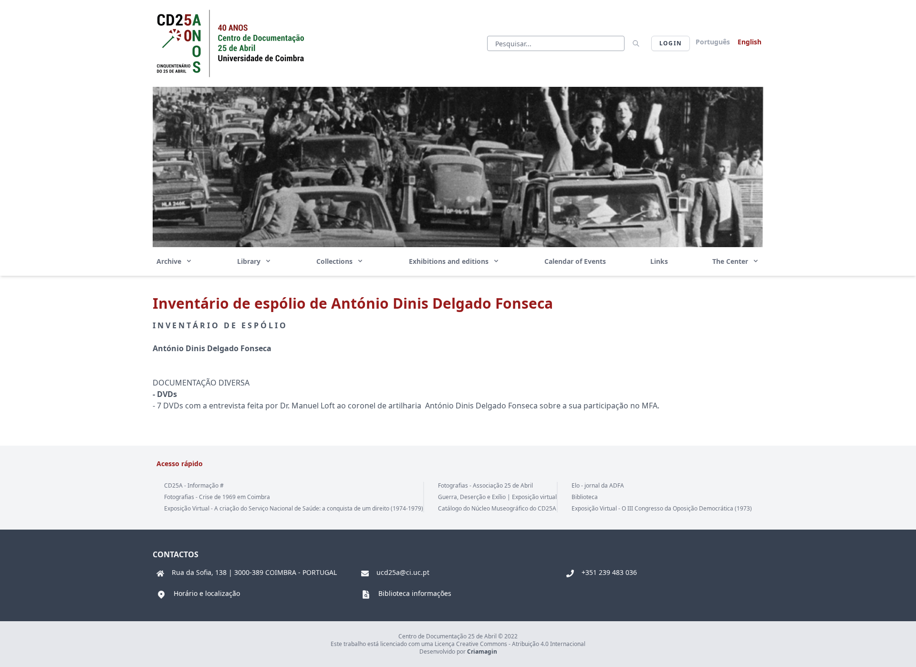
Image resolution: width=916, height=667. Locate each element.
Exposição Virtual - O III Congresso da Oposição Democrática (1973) (662, 508)
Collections (335, 261)
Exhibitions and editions (449, 261)
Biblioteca (585, 497)
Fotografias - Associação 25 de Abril (485, 485)
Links (659, 261)
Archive (169, 261)
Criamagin (482, 651)
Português (713, 41)
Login (670, 43)
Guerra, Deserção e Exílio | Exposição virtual (497, 497)
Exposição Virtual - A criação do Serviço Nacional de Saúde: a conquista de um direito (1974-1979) (293, 508)
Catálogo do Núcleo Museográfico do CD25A (497, 508)
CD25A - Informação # (194, 485)
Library (249, 261)
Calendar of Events (575, 261)
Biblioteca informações (414, 593)
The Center (731, 261)
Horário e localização (207, 593)
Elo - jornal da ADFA (598, 485)
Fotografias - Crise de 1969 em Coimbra (217, 497)
